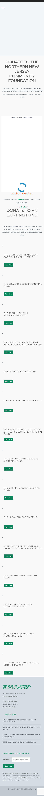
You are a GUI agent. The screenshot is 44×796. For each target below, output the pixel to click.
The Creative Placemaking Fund (20, 576)
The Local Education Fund (20, 517)
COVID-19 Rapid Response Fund (22, 400)
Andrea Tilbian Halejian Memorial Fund (19, 635)
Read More (8, 265)
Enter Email (7, 759)
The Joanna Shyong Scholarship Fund (16, 314)
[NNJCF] (23, 13)
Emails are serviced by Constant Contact (18, 780)
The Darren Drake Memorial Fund (22, 489)
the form (21, 199)
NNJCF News (10, 714)
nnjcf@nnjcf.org (12, 704)
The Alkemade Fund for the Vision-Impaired (21, 664)
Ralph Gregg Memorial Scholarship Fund (18, 605)
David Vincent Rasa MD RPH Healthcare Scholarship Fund (23, 343)
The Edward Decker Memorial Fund (23, 285)
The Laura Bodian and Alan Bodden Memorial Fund (21, 256)
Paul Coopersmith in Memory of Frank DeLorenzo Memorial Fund (23, 432)
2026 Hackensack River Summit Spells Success (19, 742)
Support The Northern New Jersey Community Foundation (23, 547)
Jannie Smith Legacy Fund (20, 371)
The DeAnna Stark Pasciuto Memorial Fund (21, 460)
